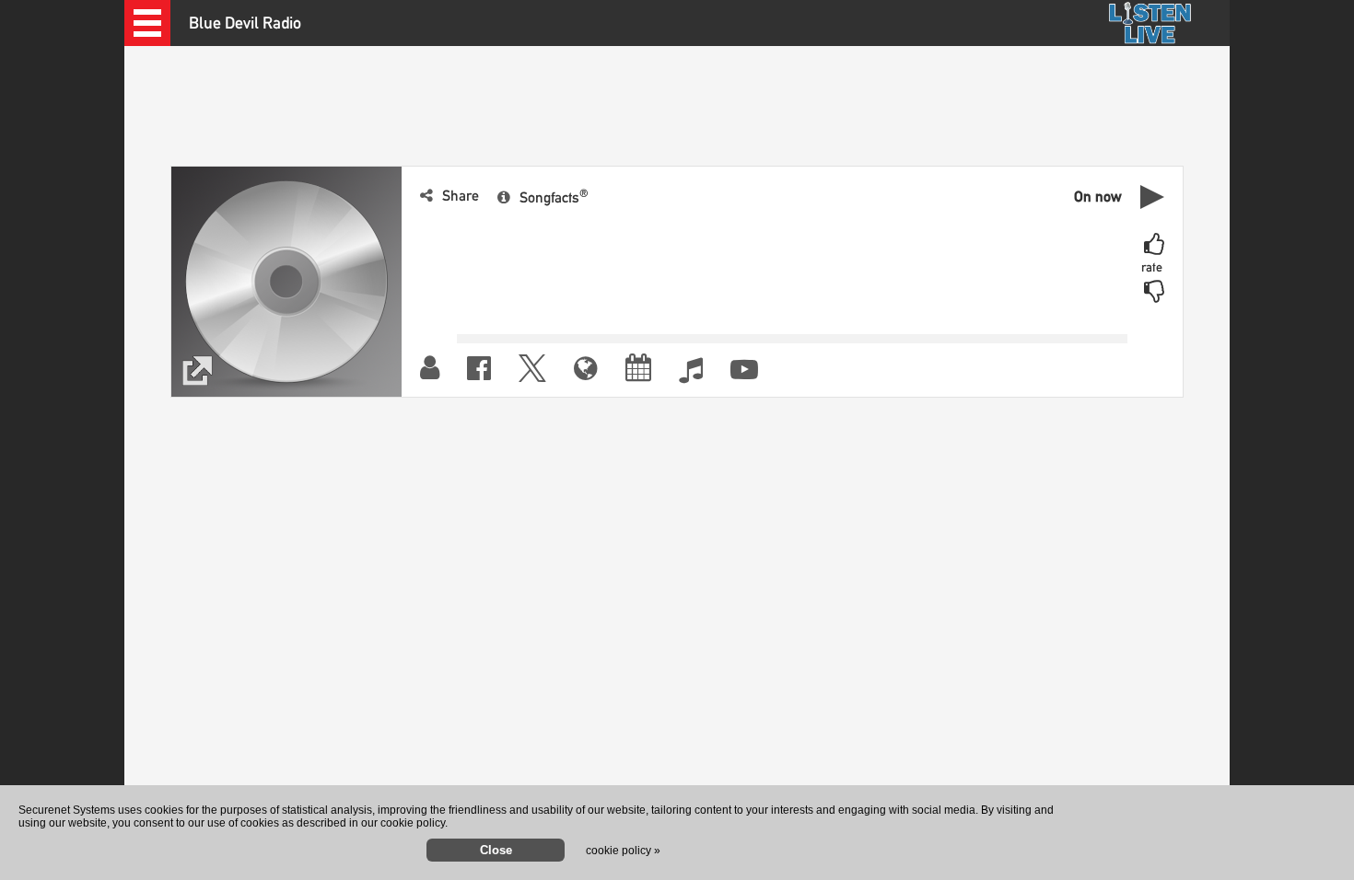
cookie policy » (623, 850)
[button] (147, 23)
